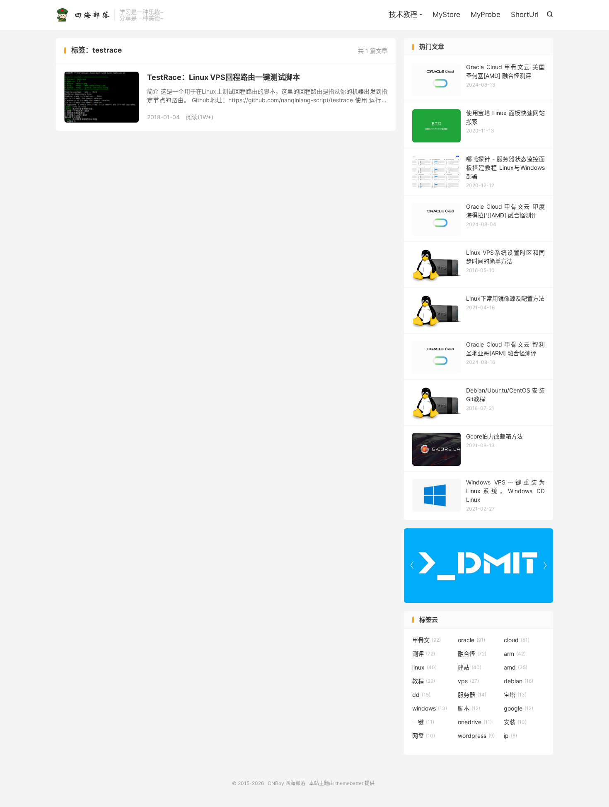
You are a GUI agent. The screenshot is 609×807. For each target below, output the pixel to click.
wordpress (476, 735)
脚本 (469, 708)
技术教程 (403, 14)
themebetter (349, 783)
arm (515, 653)
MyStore (446, 14)
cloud (516, 639)
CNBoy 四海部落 (83, 15)
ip (510, 735)
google (518, 708)
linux (424, 667)
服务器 (472, 694)
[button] (544, 565)
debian (518, 680)
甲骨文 (426, 639)
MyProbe (485, 14)
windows (429, 708)
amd (515, 667)
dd (421, 694)
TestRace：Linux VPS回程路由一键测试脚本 (223, 77)
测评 (423, 653)
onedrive (475, 721)
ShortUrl (525, 14)
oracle (471, 639)
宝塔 (515, 694)
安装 (515, 721)
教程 (423, 680)
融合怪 (472, 653)
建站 (469, 667)
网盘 (423, 735)
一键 (423, 721)
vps (468, 680)
